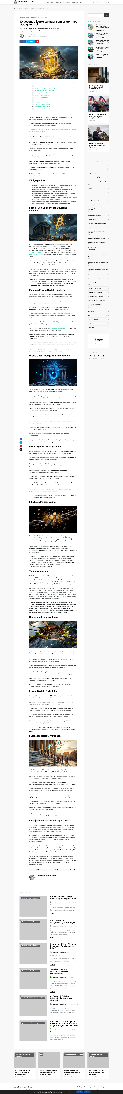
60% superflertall (35, 421)
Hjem (15, 8)
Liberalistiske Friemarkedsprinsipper (97, 242)
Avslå (87, 1091)
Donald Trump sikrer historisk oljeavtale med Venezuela (97, 145)
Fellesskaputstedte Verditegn (42, 106)
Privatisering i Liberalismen (95, 288)
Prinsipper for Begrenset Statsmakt (97, 283)
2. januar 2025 (99, 43)
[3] (91, 42)
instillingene (59, 1092)
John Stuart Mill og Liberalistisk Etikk (97, 223)
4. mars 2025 (99, 51)
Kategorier (75, 2)
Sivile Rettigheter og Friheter (95, 296)
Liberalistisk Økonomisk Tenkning (96, 238)
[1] (91, 27)
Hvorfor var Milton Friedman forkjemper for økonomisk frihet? (63, 946)
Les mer (52, 913)
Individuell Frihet (92, 219)
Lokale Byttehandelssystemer (43, 95)
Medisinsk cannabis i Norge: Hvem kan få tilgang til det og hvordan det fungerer (102, 27)
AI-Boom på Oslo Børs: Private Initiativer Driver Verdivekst (61, 998)
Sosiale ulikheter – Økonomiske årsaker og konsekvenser (61, 971)
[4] (91, 49)
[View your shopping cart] (104, 2)
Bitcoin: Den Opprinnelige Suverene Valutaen (47, 88)
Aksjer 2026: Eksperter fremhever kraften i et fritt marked (102, 56)
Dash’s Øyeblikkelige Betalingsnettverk (45, 93)
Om (81, 2)
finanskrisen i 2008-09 (35, 252)
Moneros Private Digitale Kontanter (44, 90)
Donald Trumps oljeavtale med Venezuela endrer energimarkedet (97, 116)
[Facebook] (94, 2)
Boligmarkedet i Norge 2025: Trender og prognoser (102, 35)
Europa (52, 2)
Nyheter (23, 997)
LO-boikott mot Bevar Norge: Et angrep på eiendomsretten (96, 87)
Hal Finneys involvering (35, 254)
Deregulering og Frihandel (94, 173)
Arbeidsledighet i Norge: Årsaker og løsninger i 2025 (63, 897)
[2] (91, 35)
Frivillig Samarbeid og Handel (95, 200)
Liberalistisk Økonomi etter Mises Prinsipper (96, 231)
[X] (97, 2)
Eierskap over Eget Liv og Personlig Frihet (97, 181)
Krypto (89, 227)
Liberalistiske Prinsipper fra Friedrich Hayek (97, 255)
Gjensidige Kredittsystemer (42, 102)
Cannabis (90, 169)
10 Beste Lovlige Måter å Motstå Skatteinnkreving (102, 41)
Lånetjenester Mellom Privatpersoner (45, 109)
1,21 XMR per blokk (58, 322)
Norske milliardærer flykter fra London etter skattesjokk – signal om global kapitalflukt (64, 1023)
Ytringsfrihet (91, 327)
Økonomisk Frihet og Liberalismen (28, 17)
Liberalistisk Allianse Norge (31, 34)
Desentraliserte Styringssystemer (96, 177)
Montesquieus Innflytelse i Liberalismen (98, 269)
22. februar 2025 (100, 37)
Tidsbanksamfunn (39, 99)
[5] (91, 56)
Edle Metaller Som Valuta (41, 97)
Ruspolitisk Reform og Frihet (95, 292)
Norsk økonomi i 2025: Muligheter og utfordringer (62, 921)
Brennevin (90, 165)
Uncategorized (91, 311)
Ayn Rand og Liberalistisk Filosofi (96, 161)
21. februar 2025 (100, 30)
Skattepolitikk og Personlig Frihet (96, 300)
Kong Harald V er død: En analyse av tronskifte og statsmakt (97, 1072)
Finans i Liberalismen (93, 196)
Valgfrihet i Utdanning (93, 319)
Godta (79, 1091)
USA (48, 2)
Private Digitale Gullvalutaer (42, 104)
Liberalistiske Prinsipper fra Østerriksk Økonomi (98, 263)
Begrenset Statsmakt (65, 2)
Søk (89, 12)
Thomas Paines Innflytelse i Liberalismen (95, 305)
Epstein (90, 188)
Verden (57, 2)
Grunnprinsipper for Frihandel (95, 204)
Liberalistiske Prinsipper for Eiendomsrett (95, 248)
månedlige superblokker (42, 433)
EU (88, 192)
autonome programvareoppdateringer (59, 328)
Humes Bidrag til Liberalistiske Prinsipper (95, 208)
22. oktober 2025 (100, 59)
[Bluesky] (100, 2)
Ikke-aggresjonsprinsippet (94, 215)
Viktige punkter (39, 86)
